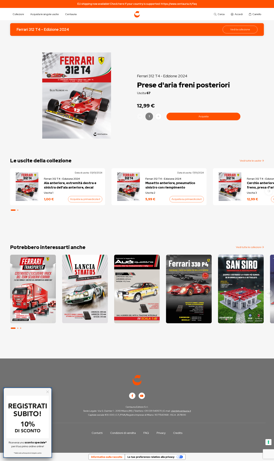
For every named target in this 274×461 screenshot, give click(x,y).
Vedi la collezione (240, 29)
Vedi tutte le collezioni (249, 247)
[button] (219, 14)
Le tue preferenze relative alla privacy (150, 456)
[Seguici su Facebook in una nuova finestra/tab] (132, 396)
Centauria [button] (71, 14)
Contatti (97, 433)
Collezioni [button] (18, 14)
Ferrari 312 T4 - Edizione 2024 (42, 29)
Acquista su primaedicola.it (85, 199)
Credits (178, 433)
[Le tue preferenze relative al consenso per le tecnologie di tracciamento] (268, 442)
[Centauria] (137, 14)
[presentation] (269, 191)
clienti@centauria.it (181, 410)
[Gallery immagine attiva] (77, 95)
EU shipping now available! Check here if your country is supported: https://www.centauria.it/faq (137, 4)
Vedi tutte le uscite (251, 160)
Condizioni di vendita (123, 433)
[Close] (47, 391)
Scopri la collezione (33, 309)
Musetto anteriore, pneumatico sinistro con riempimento (170, 185)
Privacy (161, 433)
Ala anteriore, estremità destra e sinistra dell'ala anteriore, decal (70, 185)
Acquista (204, 116)
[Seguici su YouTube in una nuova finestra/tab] (142, 396)
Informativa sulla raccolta (106, 456)
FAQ (146, 433)
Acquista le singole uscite (44, 14)
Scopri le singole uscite (33, 318)
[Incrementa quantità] (158, 116)
